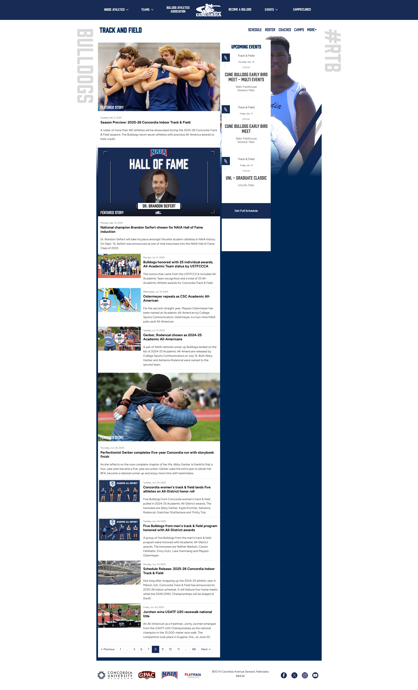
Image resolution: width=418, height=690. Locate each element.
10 (170, 649)
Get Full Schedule (246, 211)
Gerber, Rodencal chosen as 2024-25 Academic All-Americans (172, 337)
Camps (299, 29)
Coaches (285, 29)
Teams (145, 9)
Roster (270, 29)
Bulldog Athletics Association (178, 9)
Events (269, 9)
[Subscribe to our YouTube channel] (315, 675)
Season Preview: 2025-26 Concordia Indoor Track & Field (145, 122)
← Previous (107, 649)
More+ (312, 29)
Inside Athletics (114, 9)
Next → (205, 649)
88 (194, 649)
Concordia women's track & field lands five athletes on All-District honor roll (177, 489)
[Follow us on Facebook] (284, 675)
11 (178, 649)
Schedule (255, 29)
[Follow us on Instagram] (304, 675)
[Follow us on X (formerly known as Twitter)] (294, 675)
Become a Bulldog (240, 9)
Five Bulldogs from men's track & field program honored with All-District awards (180, 528)
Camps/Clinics (302, 9)
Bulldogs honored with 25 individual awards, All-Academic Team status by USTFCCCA (178, 264)
